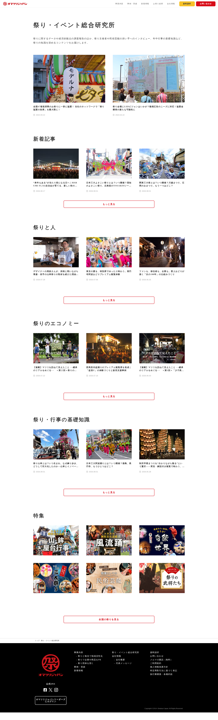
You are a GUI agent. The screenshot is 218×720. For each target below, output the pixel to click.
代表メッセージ (124, 663)
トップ (37, 640)
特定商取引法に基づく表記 (163, 670)
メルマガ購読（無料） (161, 660)
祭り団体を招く (86, 663)
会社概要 (120, 660)
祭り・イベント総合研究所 (50, 640)
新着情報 (145, 4)
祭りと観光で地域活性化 (90, 656)
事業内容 (119, 4)
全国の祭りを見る (109, 619)
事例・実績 (132, 4)
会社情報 (171, 4)
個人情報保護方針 (159, 667)
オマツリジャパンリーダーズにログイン (50, 700)
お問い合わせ (206, 4)
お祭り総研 (158, 4)
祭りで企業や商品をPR (89, 660)
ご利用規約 (155, 663)
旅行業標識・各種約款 (161, 674)
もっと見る (109, 204)
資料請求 (187, 4)
